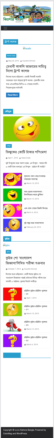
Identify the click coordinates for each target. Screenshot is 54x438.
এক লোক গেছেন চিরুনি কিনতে (36, 208)
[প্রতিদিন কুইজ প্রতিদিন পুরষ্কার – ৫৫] (12, 341)
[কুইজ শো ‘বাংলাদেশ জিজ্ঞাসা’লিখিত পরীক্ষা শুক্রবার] (27, 245)
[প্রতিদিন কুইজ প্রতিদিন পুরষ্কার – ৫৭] (12, 310)
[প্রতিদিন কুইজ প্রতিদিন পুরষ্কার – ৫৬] (12, 326)
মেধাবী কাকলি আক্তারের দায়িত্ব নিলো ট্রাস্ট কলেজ (26, 68)
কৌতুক (9, 146)
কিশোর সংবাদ (11, 56)
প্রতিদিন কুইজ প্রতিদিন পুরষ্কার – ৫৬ (35, 323)
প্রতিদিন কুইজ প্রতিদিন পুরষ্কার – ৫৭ (35, 308)
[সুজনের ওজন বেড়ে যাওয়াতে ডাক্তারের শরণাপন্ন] (12, 180)
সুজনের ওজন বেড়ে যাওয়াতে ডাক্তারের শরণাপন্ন (34, 177)
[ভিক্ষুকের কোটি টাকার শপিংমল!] (27, 128)
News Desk (25, 158)
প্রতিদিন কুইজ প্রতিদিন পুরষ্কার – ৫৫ (35, 339)
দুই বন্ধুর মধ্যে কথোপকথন (34, 223)
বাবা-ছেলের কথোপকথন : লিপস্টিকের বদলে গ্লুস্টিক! (33, 193)
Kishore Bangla (27, 430)
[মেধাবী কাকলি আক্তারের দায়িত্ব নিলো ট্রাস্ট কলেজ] (27, 49)
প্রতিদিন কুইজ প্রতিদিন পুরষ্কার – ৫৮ (35, 292)
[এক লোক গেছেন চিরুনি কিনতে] (12, 210)
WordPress (22, 433)
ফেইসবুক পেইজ (12, 355)
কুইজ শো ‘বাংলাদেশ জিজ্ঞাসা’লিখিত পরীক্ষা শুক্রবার (25, 260)
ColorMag (7, 433)
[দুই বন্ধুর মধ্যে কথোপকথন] (12, 225)
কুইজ (8, 252)
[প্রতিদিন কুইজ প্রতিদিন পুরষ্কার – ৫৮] (12, 294)
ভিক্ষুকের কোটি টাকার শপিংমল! (26, 152)
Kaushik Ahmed (28, 61)
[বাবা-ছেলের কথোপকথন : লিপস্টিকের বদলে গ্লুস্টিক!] (12, 195)
